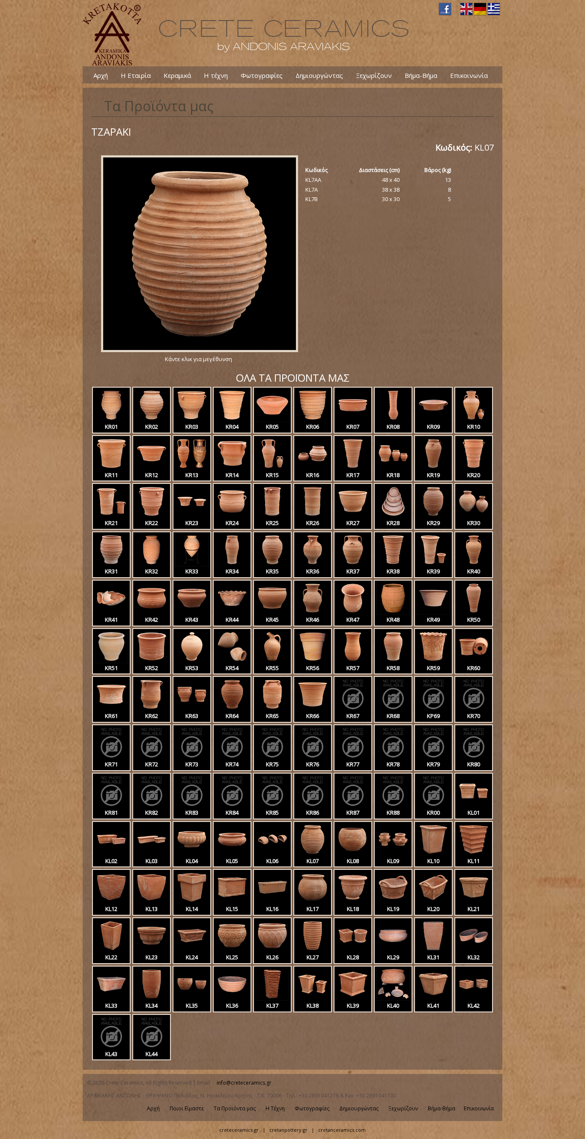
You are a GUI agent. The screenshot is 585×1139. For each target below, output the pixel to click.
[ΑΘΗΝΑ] (272, 661)
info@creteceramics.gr (244, 1082)
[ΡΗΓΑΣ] (393, 950)
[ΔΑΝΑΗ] (151, 709)
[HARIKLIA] (393, 757)
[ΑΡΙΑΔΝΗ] (232, 613)
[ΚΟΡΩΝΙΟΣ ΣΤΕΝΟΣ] (272, 564)
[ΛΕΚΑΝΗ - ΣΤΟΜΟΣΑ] (151, 468)
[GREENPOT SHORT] (111, 709)
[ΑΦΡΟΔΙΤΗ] (312, 661)
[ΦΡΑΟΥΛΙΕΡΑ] (393, 854)
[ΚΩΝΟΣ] (353, 468)
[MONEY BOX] (192, 661)
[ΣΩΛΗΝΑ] (111, 516)
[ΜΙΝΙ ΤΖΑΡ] (111, 661)
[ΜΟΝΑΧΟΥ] (232, 420)
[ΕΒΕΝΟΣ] (433, 950)
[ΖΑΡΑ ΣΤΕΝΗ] (151, 564)
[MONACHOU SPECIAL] (232, 806)
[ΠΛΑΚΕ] (312, 468)
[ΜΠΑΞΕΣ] (433, 661)
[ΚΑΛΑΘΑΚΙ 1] (393, 902)
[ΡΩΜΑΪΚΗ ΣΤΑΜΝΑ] (312, 564)
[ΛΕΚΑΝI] (433, 420)
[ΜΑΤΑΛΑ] (151, 661)
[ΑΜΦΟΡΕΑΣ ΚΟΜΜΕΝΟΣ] (111, 613)
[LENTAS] (232, 757)
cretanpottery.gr (288, 1130)
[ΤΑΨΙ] (353, 420)
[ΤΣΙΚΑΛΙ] (232, 516)
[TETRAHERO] (192, 806)
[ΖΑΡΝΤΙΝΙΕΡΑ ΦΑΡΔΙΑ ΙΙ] (111, 999)
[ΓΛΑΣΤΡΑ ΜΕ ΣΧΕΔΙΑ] (353, 902)
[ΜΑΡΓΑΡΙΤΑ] (232, 950)
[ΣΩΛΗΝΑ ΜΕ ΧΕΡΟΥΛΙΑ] (272, 516)
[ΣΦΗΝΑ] (272, 854)
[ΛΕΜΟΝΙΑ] (473, 902)
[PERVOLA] (111, 806)
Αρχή (100, 75)
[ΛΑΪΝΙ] (473, 420)
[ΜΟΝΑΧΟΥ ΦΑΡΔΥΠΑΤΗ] (312, 709)
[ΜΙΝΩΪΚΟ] (232, 564)
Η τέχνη (216, 75)
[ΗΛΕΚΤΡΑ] (192, 709)
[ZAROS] (312, 806)
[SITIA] (192, 757)
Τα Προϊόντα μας (235, 1108)
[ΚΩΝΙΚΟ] (232, 661)
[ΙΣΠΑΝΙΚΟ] (473, 516)
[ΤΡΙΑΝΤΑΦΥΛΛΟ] (433, 564)
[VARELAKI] (393, 709)
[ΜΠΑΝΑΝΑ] (192, 854)
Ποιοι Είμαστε (187, 1108)
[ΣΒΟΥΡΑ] (192, 613)
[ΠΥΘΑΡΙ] (111, 420)
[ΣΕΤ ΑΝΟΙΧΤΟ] (433, 613)
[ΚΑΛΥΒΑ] (232, 468)
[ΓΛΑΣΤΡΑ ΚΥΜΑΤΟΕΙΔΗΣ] (473, 854)
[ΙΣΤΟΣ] (272, 950)
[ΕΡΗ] (272, 420)
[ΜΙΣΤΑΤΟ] (312, 613)
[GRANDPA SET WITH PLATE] (473, 709)
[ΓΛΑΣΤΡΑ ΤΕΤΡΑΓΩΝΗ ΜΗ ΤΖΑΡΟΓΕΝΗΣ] (151, 902)
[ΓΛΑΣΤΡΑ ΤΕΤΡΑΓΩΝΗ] (433, 854)
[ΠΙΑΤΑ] (393, 516)
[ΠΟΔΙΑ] (393, 999)
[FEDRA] (111, 1047)
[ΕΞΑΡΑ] (312, 420)
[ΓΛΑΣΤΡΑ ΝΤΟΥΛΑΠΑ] (232, 902)
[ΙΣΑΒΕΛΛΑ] (272, 999)
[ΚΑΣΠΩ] (272, 613)
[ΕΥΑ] (473, 564)
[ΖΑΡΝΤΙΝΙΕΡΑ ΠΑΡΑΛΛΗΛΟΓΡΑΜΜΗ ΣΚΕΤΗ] (151, 854)
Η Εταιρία (136, 75)
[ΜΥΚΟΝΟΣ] (353, 661)
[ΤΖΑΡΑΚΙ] (198, 352)
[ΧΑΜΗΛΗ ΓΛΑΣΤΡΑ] (151, 613)
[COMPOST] (151, 757)
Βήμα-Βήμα (421, 75)
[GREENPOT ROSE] (473, 661)
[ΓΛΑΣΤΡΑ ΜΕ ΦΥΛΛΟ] (192, 999)
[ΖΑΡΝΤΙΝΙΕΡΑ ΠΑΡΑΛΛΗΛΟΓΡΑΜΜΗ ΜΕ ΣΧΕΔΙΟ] (272, 902)
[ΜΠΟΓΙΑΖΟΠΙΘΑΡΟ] (393, 420)
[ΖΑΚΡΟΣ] (433, 999)
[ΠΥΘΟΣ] (433, 468)
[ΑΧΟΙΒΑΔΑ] (232, 999)
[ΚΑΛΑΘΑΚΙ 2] (433, 902)
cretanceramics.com (342, 1130)
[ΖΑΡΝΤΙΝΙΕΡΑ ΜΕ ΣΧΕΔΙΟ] (192, 950)
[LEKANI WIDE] (433, 709)
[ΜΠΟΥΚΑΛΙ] (473, 613)
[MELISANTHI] (151, 1047)
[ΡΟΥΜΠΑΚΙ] (192, 420)
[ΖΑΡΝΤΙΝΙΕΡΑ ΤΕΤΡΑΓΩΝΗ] (473, 806)
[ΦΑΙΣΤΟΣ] (272, 709)
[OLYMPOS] (353, 709)
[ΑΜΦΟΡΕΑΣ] (192, 468)
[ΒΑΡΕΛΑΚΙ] (393, 613)
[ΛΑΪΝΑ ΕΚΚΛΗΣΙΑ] (272, 468)
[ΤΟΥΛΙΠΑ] (353, 613)
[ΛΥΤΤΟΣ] (353, 999)
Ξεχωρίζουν (374, 75)
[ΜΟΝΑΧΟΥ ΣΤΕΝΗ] (393, 564)
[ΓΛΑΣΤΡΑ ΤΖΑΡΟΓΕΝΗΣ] (111, 902)
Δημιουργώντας (319, 75)
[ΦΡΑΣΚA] (111, 564)
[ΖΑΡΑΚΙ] (433, 516)
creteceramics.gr (239, 1130)
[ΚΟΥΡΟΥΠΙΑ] (393, 468)
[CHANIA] (353, 757)
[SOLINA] (272, 757)
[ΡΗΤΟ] (192, 564)
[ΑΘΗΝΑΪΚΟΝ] (473, 999)
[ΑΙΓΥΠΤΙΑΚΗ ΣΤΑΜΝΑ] (353, 564)
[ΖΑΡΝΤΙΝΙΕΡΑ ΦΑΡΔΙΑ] (111, 854)
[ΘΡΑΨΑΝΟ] (151, 516)
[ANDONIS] (433, 806)
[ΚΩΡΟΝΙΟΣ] (151, 420)
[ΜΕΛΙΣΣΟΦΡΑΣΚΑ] (111, 468)
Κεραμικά (177, 75)
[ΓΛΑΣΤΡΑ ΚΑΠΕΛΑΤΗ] (192, 902)
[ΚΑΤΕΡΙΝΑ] (353, 950)
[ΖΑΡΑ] (232, 709)
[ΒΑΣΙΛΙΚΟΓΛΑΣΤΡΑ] (192, 516)
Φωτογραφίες (262, 75)
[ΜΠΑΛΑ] (353, 854)
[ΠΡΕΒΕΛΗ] (393, 661)
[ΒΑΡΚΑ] (473, 950)
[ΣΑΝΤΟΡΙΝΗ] (312, 999)
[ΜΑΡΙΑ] (473, 468)
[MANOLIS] (272, 806)
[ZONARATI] (312, 757)
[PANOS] (353, 806)
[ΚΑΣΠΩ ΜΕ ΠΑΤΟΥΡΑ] (151, 950)
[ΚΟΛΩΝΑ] (111, 950)
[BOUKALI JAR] (393, 806)
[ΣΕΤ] (353, 516)
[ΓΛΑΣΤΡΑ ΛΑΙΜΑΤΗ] (312, 902)
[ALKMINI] (473, 757)
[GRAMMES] (433, 757)
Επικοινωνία (469, 75)
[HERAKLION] (111, 757)
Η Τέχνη (275, 1108)
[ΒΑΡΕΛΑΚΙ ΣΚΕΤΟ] (151, 999)
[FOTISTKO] (151, 806)
